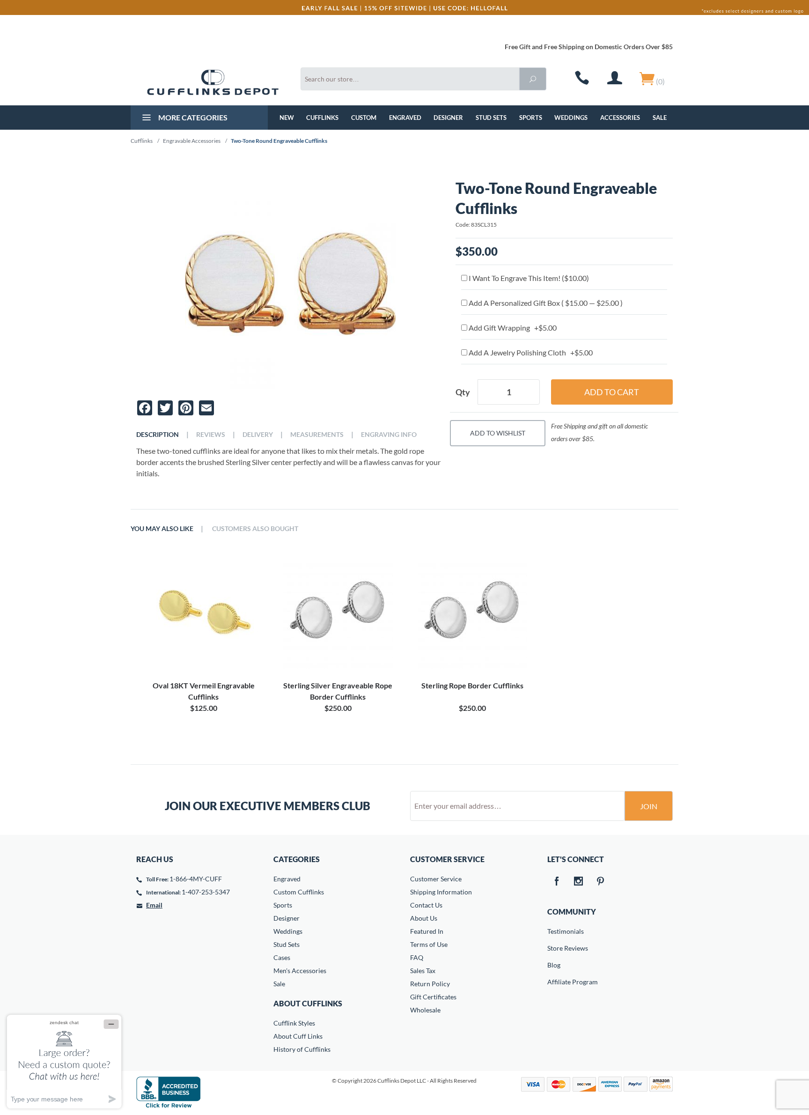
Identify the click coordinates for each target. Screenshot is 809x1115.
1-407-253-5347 (206, 892)
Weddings (571, 117)
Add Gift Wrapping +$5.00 (512, 327)
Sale (660, 117)
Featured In (426, 931)
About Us (423, 918)
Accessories (620, 117)
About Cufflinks (307, 1003)
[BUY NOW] (203, 614)
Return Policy (430, 984)
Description (157, 434)
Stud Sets (491, 117)
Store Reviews (553, 948)
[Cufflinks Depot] (213, 82)
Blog (553, 965)
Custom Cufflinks (298, 892)
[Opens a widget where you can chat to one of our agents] (64, 1061)
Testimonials (553, 931)
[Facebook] (556, 881)
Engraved (405, 117)
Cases (281, 957)
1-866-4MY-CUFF (195, 879)
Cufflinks (322, 117)
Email (154, 905)
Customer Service (436, 879)
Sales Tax (422, 971)
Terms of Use (429, 944)
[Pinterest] (600, 881)
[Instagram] (578, 881)
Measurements (317, 434)
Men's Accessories (299, 971)
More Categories (192, 117)
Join (648, 806)
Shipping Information (441, 892)
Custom (363, 117)
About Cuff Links (298, 1036)
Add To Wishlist (497, 433)
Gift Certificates (433, 997)
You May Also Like (162, 528)
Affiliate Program (553, 982)
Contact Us (426, 905)
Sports (530, 117)
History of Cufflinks (302, 1049)
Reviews (210, 434)
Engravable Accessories (192, 140)
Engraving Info (389, 434)
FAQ (416, 957)
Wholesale (425, 1010)
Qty (463, 392)
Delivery (258, 434)
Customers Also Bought (255, 528)
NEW (286, 117)
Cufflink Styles (294, 1023)
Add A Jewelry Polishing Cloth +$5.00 (530, 352)
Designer (448, 117)
